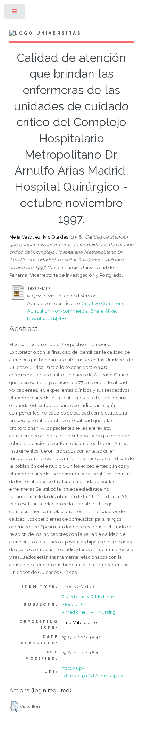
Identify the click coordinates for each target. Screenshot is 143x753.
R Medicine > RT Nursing (88, 612)
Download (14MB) (46, 318)
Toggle (15, 13)
